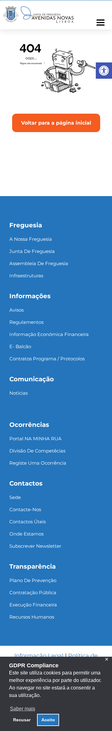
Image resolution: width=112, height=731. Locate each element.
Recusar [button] (21, 719)
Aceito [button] (48, 719)
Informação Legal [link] (38, 655)
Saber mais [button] (22, 708)
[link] (104, 70)
